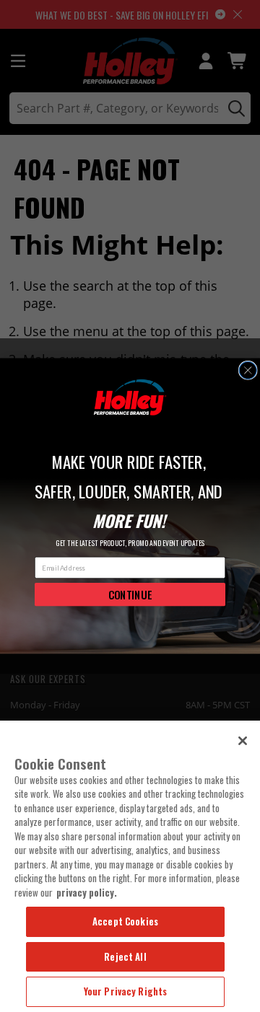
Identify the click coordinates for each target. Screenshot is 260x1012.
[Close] (243, 741)
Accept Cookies (125, 921)
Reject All (125, 956)
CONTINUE (130, 594)
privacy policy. (86, 892)
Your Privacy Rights (125, 991)
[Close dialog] (247, 370)
